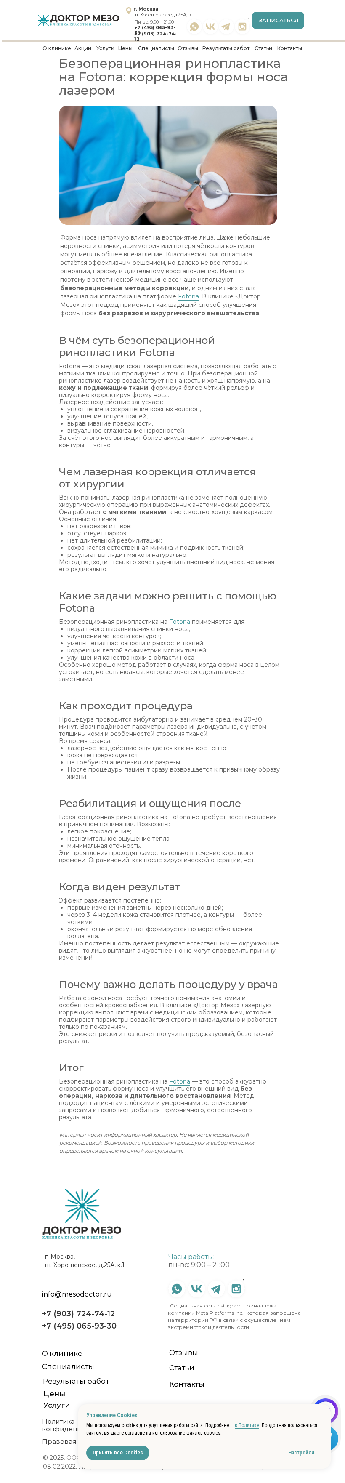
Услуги (105, 48)
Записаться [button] (278, 20)
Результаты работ (225, 48)
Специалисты (156, 48)
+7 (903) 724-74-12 (155, 36)
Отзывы (188, 48)
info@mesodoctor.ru (77, 1294)
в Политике (247, 1425)
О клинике (56, 48)
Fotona (188, 296)
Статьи (263, 48)
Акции (82, 48)
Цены (125, 48)
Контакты (289, 48)
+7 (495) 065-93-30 (154, 30)
